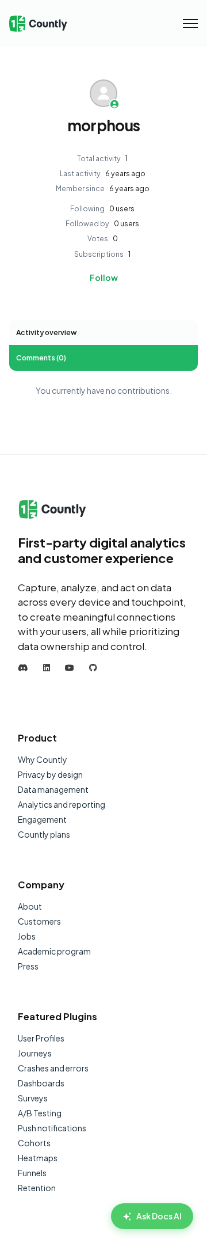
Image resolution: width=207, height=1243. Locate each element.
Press (28, 966)
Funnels (32, 1173)
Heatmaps (37, 1158)
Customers (39, 921)
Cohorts (34, 1143)
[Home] (38, 24)
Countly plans (44, 834)
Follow (104, 277)
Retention (37, 1188)
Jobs (27, 936)
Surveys (33, 1098)
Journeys (35, 1053)
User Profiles (41, 1038)
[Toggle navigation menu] (190, 23)
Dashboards (41, 1083)
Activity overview (46, 332)
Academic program (54, 951)
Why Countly (42, 759)
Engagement (42, 819)
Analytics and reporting (61, 804)
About (30, 906)
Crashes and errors (53, 1068)
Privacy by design (50, 774)
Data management (53, 789)
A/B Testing (40, 1113)
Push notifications (52, 1128)
